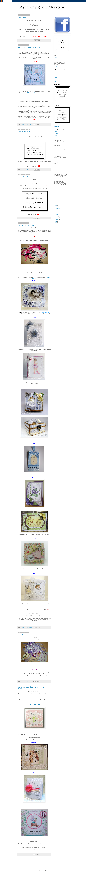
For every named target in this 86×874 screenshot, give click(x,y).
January (57, 219)
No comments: (29, 169)
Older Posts (48, 859)
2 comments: (29, 681)
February (57, 217)
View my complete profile (58, 66)
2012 (56, 221)
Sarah (56, 57)
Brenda (56, 78)
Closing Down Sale (24, 177)
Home (32, 859)
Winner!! (20, 635)
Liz (55, 73)
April (57, 214)
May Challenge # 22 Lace (26, 225)
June (57, 207)
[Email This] (34, 40)
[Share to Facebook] (38, 40)
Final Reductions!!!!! (24, 131)
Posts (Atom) (25, 861)
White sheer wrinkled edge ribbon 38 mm (29, 313)
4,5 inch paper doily (46, 313)
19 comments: (29, 627)
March (57, 216)
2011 (56, 222)
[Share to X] (36, 40)
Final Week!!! (22, 17)
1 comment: (29, 124)
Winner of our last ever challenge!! (29, 47)
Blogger (47, 870)
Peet (55, 75)
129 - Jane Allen (34, 705)
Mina (56, 135)
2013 (56, 205)
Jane (56, 131)
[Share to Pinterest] (39, 40)
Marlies (56, 77)
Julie (56, 81)
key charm (40, 313)
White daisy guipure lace (36, 312)
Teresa (56, 133)
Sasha (56, 71)
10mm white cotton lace (26, 312)
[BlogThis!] (35, 40)
